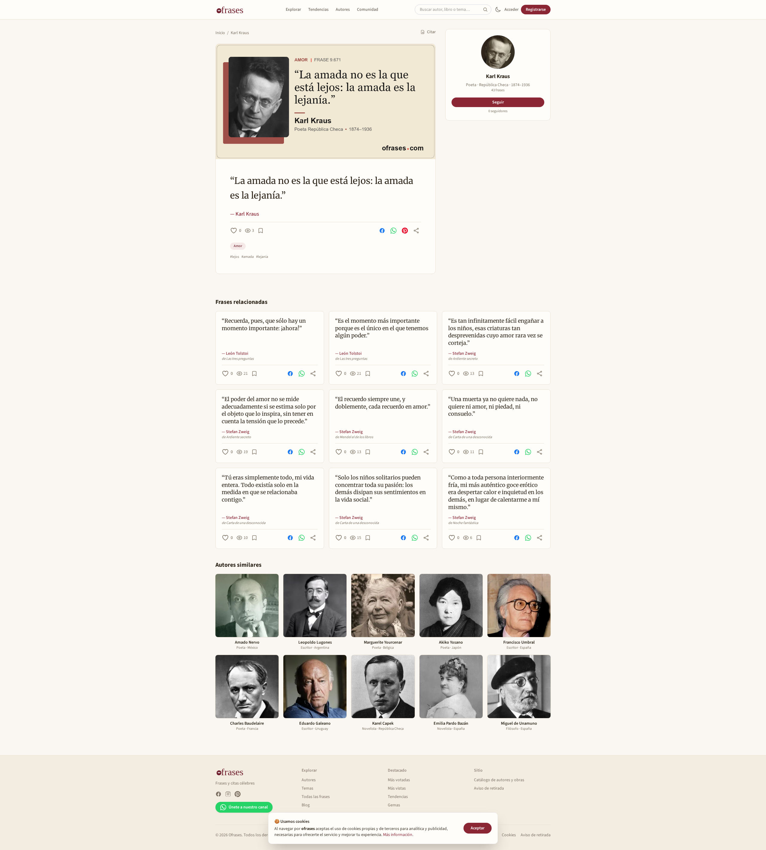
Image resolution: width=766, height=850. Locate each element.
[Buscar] (487, 9)
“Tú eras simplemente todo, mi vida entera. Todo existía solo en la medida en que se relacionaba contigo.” (268, 488)
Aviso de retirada (489, 788)
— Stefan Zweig (462, 354)
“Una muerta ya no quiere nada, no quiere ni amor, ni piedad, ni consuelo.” (493, 407)
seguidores (497, 111)
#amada (247, 257)
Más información (397, 835)
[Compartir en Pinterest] (405, 230)
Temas (307, 788)
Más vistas (397, 788)
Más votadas (399, 780)
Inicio (220, 33)
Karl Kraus (240, 33)
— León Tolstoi (235, 354)
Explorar (293, 10)
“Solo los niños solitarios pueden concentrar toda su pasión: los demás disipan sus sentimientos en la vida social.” (380, 488)
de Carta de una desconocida (470, 437)
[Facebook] (218, 794)
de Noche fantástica (463, 523)
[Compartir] (416, 230)
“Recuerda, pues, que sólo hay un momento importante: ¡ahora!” (264, 324)
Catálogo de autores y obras (499, 780)
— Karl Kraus (244, 214)
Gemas (394, 805)
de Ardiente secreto (463, 359)
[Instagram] (228, 794)
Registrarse (536, 10)
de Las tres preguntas (238, 359)
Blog (306, 805)
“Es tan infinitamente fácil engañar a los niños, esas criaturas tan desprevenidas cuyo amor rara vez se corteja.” (496, 331)
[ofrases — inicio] (232, 9)
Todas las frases (316, 797)
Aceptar (477, 828)
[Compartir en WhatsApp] (393, 230)
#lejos (234, 257)
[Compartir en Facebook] (382, 230)
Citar (431, 32)
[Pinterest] (238, 794)
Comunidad (367, 10)
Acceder (511, 10)
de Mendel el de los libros (354, 437)
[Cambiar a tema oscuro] (498, 9)
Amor (238, 246)
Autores (343, 10)
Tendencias (318, 10)
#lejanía (262, 257)
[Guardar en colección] (261, 231)
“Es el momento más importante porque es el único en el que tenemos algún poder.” (381, 328)
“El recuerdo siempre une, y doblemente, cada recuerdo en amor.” (382, 403)
